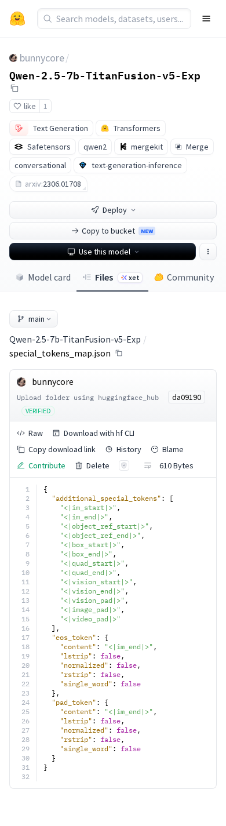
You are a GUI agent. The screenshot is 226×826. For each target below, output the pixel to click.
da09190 (186, 397)
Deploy (115, 210)
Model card (49, 277)
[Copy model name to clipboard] (14, 88)
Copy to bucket (117, 230)
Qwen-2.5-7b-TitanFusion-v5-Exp (105, 74)
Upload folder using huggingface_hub (88, 397)
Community (190, 277)
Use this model (104, 251)
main (36, 319)
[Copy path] (118, 353)
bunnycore (42, 57)
